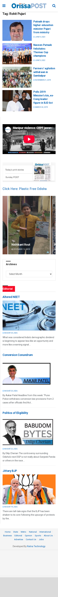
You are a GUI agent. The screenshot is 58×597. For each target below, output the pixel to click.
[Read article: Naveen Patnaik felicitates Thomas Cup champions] (17, 53)
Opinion (28, 535)
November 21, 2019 (43, 80)
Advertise (18, 539)
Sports (38, 535)
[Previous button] (5, 225)
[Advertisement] (29, 587)
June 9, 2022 (40, 60)
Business (7, 535)
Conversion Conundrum (18, 355)
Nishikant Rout (20, 244)
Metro (23, 532)
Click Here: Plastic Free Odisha (25, 189)
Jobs (41, 539)
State (15, 532)
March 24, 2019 (41, 107)
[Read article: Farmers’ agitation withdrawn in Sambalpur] (17, 77)
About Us (48, 535)
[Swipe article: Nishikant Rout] (29, 225)
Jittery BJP (10, 470)
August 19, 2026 (10, 507)
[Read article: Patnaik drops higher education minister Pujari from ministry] (17, 30)
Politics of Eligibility (15, 413)
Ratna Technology (36, 546)
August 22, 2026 (10, 449)
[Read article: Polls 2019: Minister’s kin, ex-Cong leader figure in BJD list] (17, 100)
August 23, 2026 (10, 391)
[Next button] (53, 225)
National (33, 532)
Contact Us (31, 539)
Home (7, 532)
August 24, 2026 (10, 333)
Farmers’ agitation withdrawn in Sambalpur (44, 72)
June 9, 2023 (40, 37)
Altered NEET (11, 297)
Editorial (18, 535)
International (45, 532)
